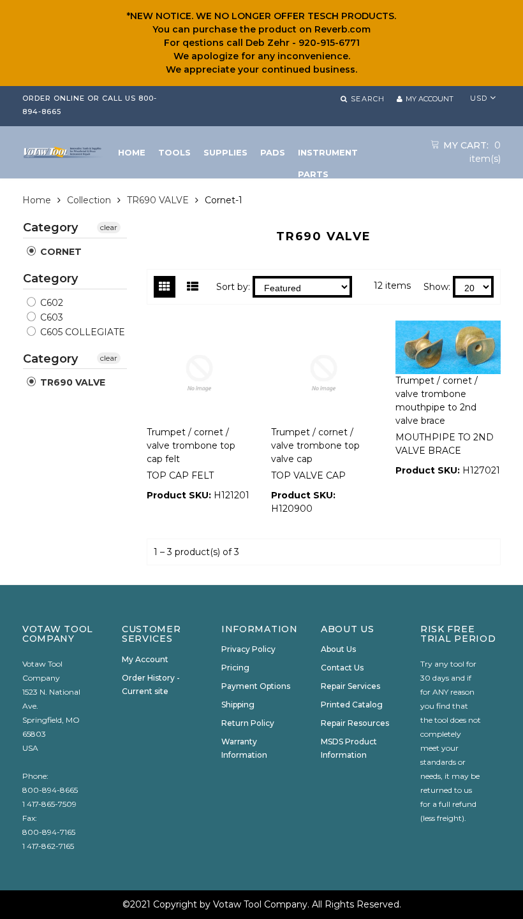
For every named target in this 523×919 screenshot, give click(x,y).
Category (50, 228)
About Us (338, 649)
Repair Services (350, 686)
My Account (145, 659)
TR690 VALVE (158, 200)
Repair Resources (355, 723)
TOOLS (174, 152)
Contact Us (342, 667)
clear (108, 227)
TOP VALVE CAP (308, 475)
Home (36, 200)
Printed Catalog (352, 704)
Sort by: (233, 287)
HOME (131, 152)
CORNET (60, 251)
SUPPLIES (225, 152)
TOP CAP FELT (180, 475)
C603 (50, 317)
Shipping (237, 704)
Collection (89, 200)
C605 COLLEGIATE (81, 332)
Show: (437, 287)
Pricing (235, 667)
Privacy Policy (248, 649)
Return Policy (247, 723)
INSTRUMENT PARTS (328, 155)
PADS (272, 152)
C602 (50, 302)
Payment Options (255, 686)
